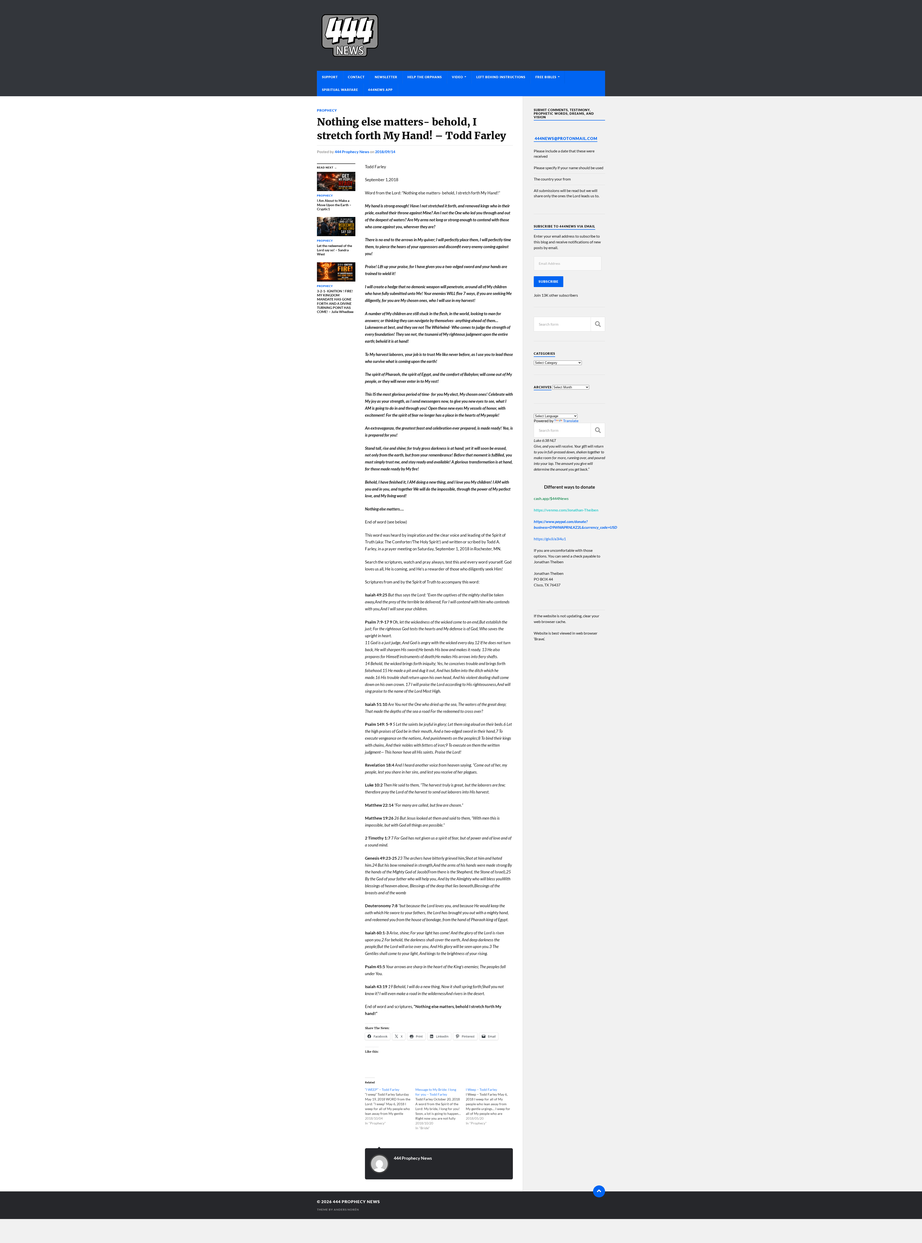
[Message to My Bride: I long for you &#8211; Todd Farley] (440, 1108)
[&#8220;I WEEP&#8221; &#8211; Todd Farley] (390, 1106)
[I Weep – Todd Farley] (491, 1106)
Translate (570, 420)
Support (330, 77)
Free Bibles (545, 77)
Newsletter (386, 77)
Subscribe (548, 281)
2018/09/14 (385, 151)
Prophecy (327, 110)
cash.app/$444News (551, 498)
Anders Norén (346, 1209)
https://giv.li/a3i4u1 (550, 538)
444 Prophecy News (352, 151)
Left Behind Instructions (500, 77)
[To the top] (599, 1191)
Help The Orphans (424, 77)
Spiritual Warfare (340, 90)
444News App (380, 90)
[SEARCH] (598, 324)
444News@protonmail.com (566, 138)
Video (457, 77)
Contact (356, 77)
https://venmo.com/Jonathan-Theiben (566, 510)
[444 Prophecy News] (461, 35)
